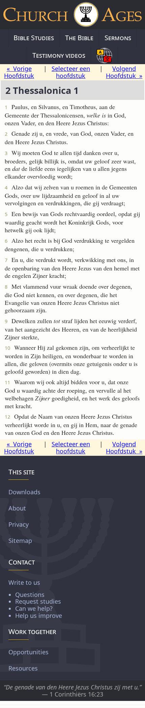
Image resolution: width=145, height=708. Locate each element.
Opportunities (28, 652)
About (17, 508)
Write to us (35, 598)
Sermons (118, 37)
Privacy (18, 524)
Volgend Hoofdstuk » (124, 72)
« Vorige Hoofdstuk (19, 72)
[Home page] (72, 14)
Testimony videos (58, 55)
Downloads (24, 492)
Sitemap (20, 540)
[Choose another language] (104, 55)
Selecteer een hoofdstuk (71, 72)
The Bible (79, 37)
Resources (23, 668)
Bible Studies (33, 37)
